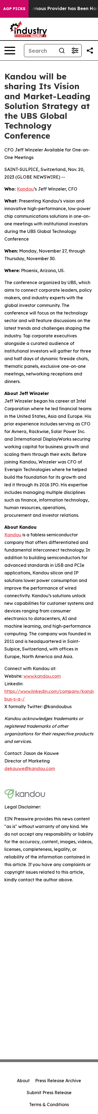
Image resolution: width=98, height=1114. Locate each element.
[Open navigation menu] (9, 50)
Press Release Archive (58, 1080)
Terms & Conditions (49, 1104)
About (23, 1080)
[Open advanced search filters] (74, 50)
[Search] (61, 50)
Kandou (12, 534)
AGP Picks (14, 8)
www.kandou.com (42, 676)
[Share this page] (90, 50)
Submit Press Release (49, 1092)
